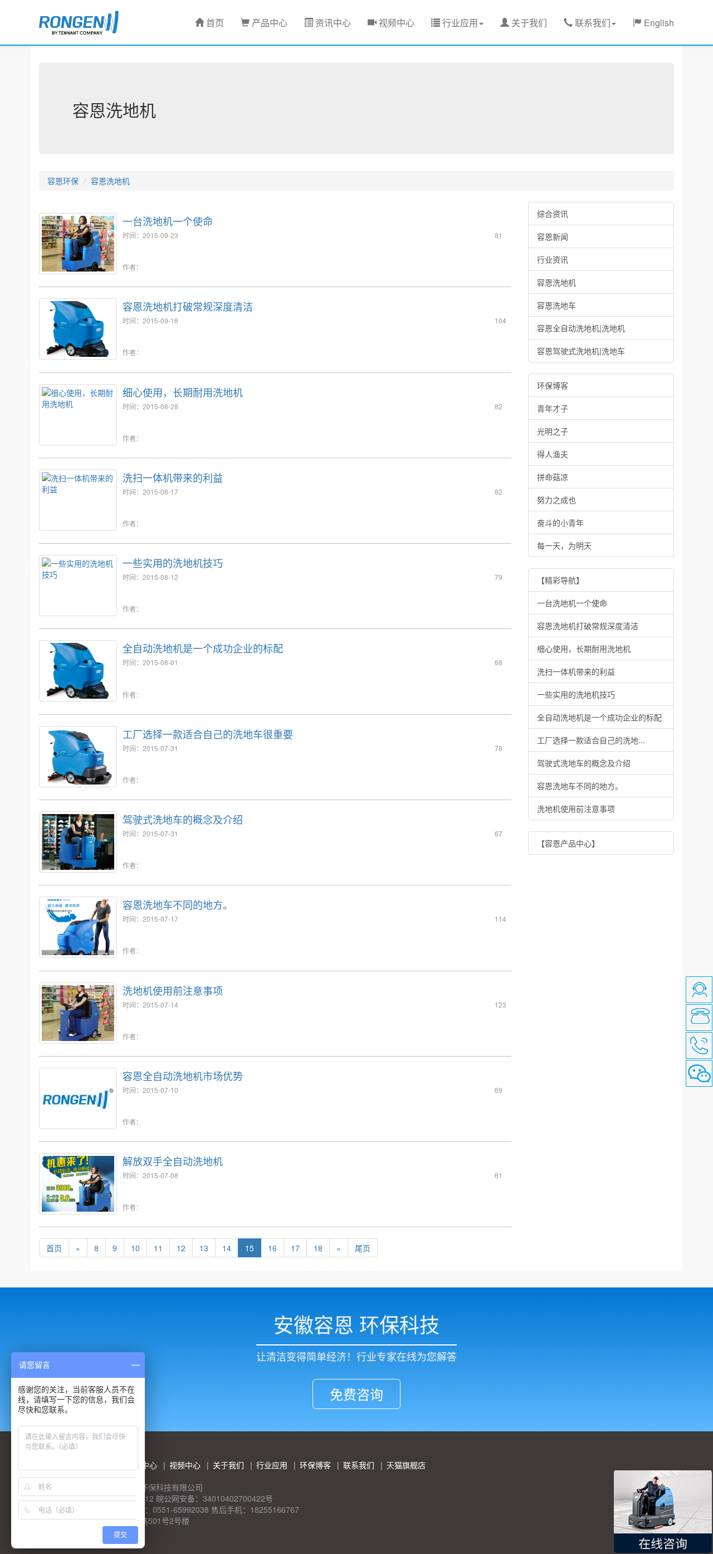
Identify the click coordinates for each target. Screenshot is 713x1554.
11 (158, 1247)
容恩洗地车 (556, 305)
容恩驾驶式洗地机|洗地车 (581, 350)
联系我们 (358, 1464)
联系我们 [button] (592, 22)
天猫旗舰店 (406, 1464)
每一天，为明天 (564, 545)
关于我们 (528, 22)
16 (272, 1247)
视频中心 (395, 22)
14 (226, 1247)
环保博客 (552, 385)
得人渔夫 (552, 453)
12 (181, 1247)
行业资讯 (552, 259)
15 (249, 1247)
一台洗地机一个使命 (168, 221)
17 (295, 1247)
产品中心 (268, 22)
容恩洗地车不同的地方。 (178, 904)
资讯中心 (332, 22)
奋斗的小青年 (560, 522)
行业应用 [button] (459, 22)
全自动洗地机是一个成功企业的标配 (203, 648)
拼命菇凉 (552, 476)
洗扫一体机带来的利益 (173, 477)
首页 (214, 22)
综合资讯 (552, 213)
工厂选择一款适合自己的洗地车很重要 (208, 734)
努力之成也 (556, 499)
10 (135, 1247)
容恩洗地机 (110, 180)
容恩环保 (63, 180)
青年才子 (552, 408)
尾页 (362, 1247)
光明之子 (552, 431)
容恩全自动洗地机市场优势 (183, 1075)
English (658, 22)
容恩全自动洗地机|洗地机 (581, 327)
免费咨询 (356, 1393)
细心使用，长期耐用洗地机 (183, 392)
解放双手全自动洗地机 (173, 1161)
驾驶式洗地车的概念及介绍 (183, 819)
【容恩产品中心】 (568, 843)
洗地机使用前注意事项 (173, 990)
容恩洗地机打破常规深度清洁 (188, 306)
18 (318, 1247)
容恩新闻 (552, 236)
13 (203, 1247)
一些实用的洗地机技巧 (173, 562)
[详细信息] (54, 1257)
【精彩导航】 (560, 579)
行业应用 (271, 1464)
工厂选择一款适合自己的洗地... (591, 739)
